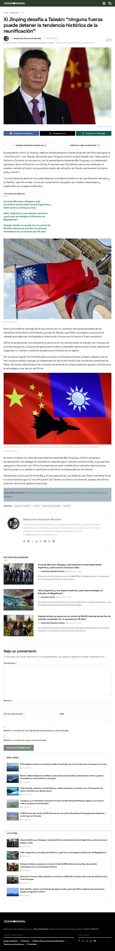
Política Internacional (27, 42)
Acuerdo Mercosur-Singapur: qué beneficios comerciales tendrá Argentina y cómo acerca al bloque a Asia (27, 204)
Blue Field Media (41, 929)
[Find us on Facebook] (79, 940)
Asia (22, 12)
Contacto (25, 941)
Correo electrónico (14, 713)
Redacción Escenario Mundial (27, 38)
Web (62, 713)
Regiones (14, 12)
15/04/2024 (51, 38)
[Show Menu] (104, 3)
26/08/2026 (26, 795)
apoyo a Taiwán (22, 506)
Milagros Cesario (48, 597)
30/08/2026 (72, 571)
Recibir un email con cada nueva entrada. (25, 740)
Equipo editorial (10, 941)
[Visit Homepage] (15, 3)
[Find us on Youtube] (95, 940)
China (13, 42)
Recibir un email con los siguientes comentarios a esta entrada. (36, 730)
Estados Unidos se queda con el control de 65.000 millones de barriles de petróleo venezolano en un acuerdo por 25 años (27, 228)
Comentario (11, 663)
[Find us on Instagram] (87, 940)
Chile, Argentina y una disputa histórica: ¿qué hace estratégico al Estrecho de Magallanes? (26, 216)
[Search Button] (109, 3)
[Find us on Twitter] (83, 940)
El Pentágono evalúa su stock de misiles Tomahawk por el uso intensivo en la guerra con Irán (63, 764)
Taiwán (51, 42)
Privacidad (32, 944)
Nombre (9, 700)
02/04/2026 (26, 768)
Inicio (6, 12)
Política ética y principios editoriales (48, 941)
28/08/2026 (26, 782)
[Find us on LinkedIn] (91, 940)
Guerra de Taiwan (51, 506)
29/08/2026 (26, 807)
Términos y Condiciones (14, 944)
